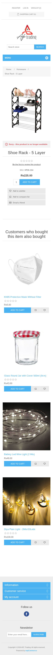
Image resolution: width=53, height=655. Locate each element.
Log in (25, 8)
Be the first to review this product (27, 164)
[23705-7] (26, 348)
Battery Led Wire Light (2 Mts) (19, 454)
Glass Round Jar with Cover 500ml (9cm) (25, 375)
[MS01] (26, 269)
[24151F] (26, 501)
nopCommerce (31, 651)
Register (16, 8)
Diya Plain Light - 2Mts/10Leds (19, 529)
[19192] (26, 426)
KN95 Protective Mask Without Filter (22, 297)
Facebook (26, 614)
